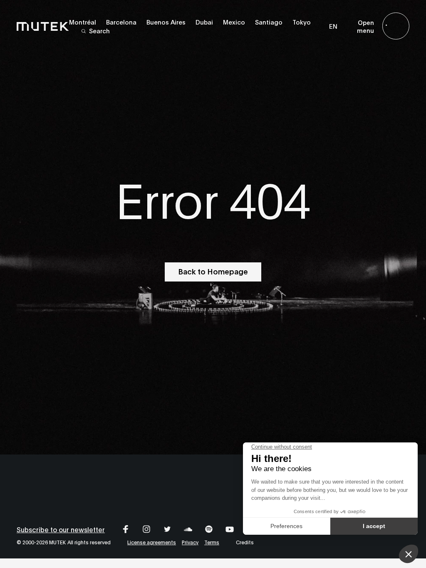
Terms (211, 542)
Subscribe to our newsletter (61, 529)
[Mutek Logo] (43, 26)
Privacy (190, 542)
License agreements (151, 542)
